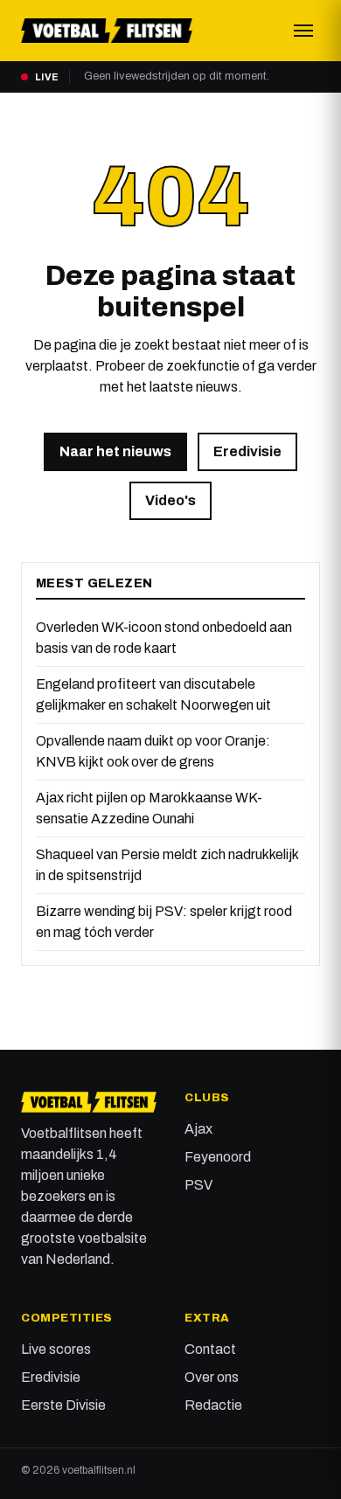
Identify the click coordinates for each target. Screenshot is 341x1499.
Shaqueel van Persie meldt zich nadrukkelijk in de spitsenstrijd (167, 865)
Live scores (56, 1349)
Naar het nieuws (115, 451)
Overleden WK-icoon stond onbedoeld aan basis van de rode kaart (164, 638)
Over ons (211, 1377)
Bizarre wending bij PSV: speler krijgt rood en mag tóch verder (164, 922)
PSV (198, 1184)
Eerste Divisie (63, 1405)
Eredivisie (247, 451)
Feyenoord (217, 1156)
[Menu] (303, 30)
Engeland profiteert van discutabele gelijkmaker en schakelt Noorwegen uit (153, 694)
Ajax (198, 1128)
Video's (170, 500)
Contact (210, 1349)
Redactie (213, 1405)
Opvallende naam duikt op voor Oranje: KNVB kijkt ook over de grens (153, 751)
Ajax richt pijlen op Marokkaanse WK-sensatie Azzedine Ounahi (149, 808)
